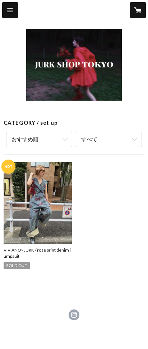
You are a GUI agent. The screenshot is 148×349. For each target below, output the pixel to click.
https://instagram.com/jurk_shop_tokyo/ (74, 314)
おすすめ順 (24, 139)
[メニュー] (10, 10)
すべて (89, 139)
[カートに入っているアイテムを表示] (138, 10)
